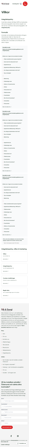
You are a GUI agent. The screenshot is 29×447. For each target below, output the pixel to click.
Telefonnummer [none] (4, 409)
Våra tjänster (6, 344)
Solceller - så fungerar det (9, 372)
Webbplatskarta (7, 350)
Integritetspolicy (7, 353)
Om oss (5, 336)
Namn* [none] (2, 398)
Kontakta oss (6, 339)
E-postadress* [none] (4, 404)
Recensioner (6, 347)
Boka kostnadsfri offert (7, 427)
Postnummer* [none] (4, 415)
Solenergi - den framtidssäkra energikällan (13, 367)
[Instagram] (17, 436)
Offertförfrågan (6, 342)
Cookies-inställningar (5, 444)
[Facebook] (11, 436)
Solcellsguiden (15, 3)
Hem (4, 333)
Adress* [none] (3, 420)
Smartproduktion (14, 440)
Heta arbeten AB (4, 441)
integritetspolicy (5, 27)
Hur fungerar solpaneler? (9, 364)
